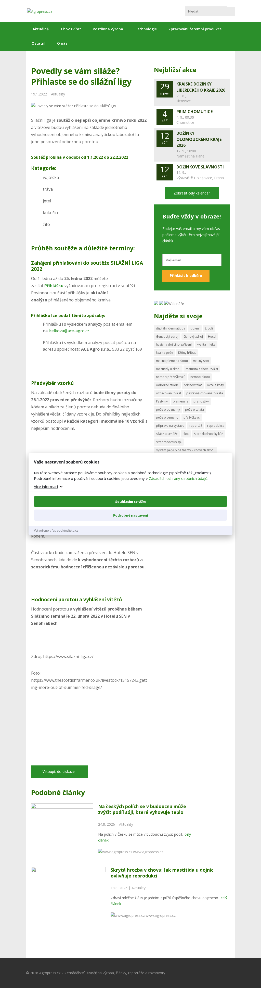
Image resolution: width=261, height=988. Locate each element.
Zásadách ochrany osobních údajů (178, 478)
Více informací (46, 486)
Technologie (146, 29)
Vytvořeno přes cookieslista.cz (56, 530)
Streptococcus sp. (169, 442)
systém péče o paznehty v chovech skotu (185, 450)
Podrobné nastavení (130, 515)
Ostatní (38, 43)
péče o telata (194, 409)
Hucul (212, 336)
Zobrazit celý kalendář (192, 193)
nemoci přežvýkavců (170, 377)
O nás (62, 43)
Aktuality (58, 94)
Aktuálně (41, 29)
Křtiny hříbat (187, 352)
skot (186, 434)
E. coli (209, 328)
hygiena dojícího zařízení (174, 344)
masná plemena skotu (172, 361)
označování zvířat (168, 393)
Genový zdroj (193, 336)
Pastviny (162, 401)
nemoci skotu (200, 377)
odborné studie (167, 385)
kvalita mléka (206, 344)
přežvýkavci (192, 417)
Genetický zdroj (167, 336)
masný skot (201, 361)
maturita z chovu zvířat (202, 369)
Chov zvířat (71, 29)
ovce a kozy (215, 385)
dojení (195, 328)
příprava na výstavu (170, 425)
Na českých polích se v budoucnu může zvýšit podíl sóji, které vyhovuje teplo (142, 809)
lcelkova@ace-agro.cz (69, 331)
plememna (180, 401)
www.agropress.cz (148, 851)
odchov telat (193, 385)
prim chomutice (194, 111)
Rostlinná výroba (108, 29)
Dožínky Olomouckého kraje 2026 (198, 139)
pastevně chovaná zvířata (204, 393)
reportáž (195, 425)
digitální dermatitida (170, 328)
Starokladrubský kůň (208, 434)
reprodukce (215, 425)
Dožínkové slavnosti (200, 167)
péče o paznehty (168, 409)
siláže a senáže (167, 434)
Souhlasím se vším (130, 501)
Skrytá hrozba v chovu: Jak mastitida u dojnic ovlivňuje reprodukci (162, 873)
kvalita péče (164, 352)
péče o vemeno (167, 417)
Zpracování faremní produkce (194, 29)
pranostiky (201, 401)
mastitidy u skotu (168, 369)
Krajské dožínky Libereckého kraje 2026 (200, 87)
